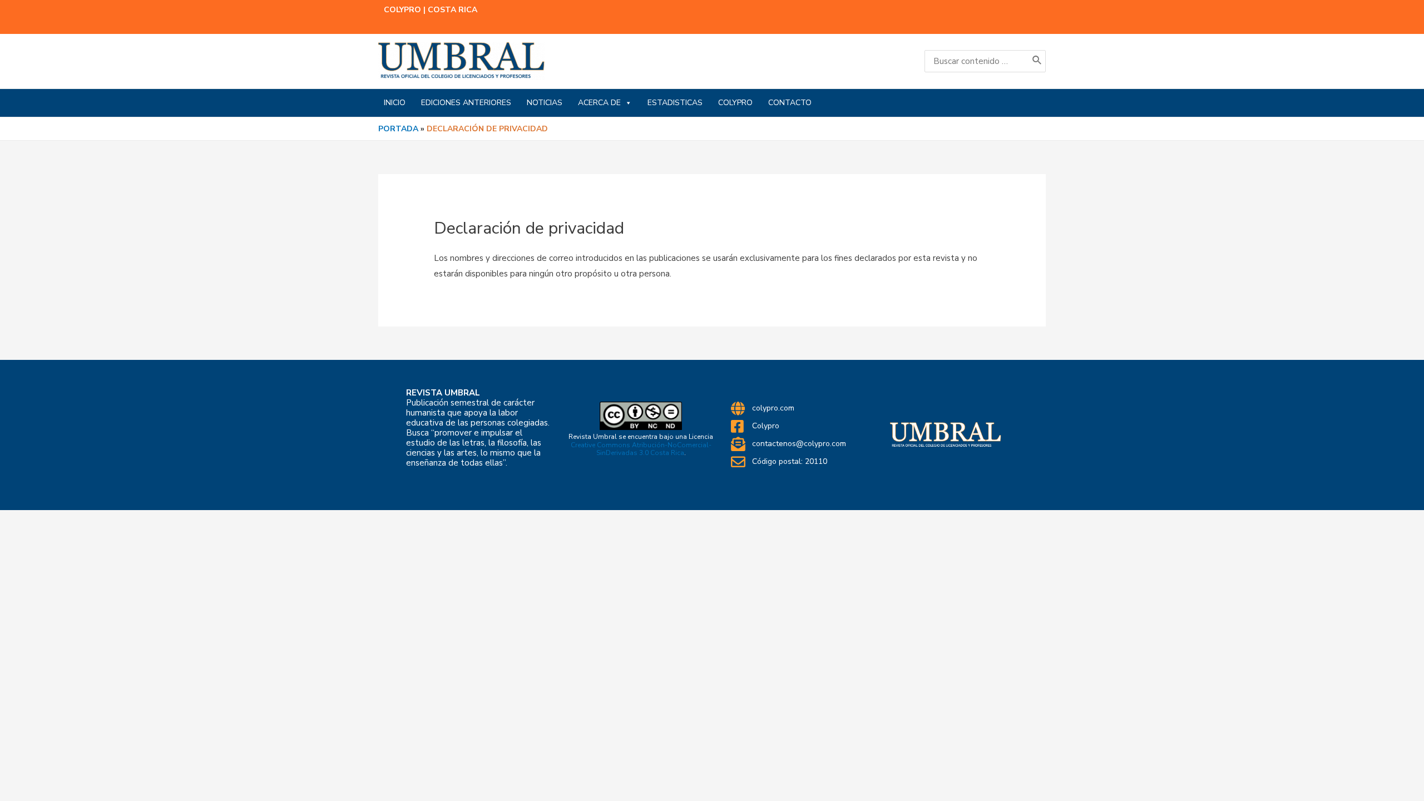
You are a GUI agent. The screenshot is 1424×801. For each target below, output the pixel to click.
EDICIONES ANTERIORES (466, 102)
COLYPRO (735, 102)
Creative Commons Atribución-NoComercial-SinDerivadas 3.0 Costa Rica (641, 449)
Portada (398, 128)
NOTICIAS (544, 102)
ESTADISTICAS (675, 102)
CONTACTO (790, 102)
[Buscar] (1037, 61)
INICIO (395, 102)
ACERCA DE (599, 102)
